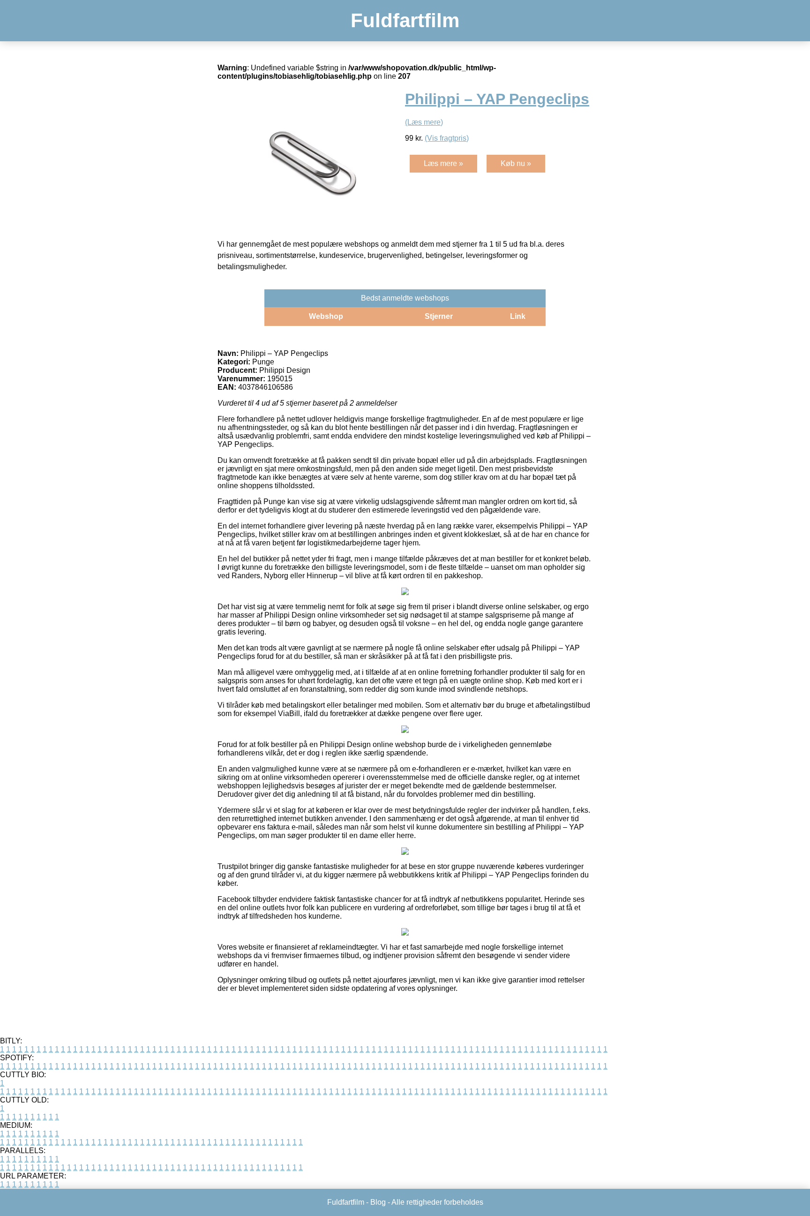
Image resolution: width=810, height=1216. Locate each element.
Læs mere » (443, 163)
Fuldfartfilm (405, 20)
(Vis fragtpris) (447, 138)
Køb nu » (516, 163)
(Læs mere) (424, 122)
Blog (378, 1202)
